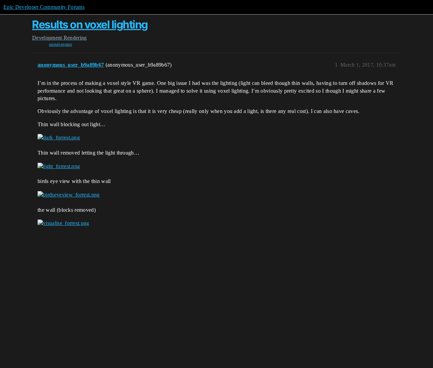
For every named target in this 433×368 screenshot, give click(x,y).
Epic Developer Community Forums (44, 7)
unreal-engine (60, 44)
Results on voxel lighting (90, 24)
